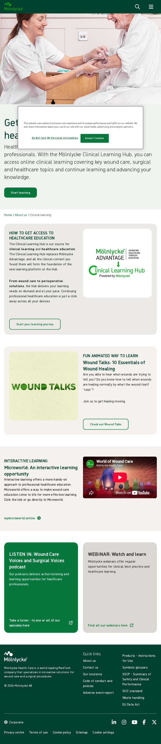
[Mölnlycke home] (13, 6)
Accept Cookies (94, 138)
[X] (154, 722)
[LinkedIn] (114, 722)
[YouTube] (134, 722)
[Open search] (137, 7)
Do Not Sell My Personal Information (55, 137)
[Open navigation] (151, 7)
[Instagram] (124, 722)
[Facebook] (144, 722)
